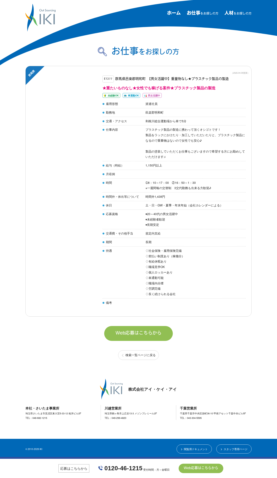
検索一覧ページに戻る (140, 355)
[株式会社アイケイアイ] (40, 30)
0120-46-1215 (123, 468)
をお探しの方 (202, 13)
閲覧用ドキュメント (196, 449)
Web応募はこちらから (138, 333)
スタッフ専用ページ (235, 449)
